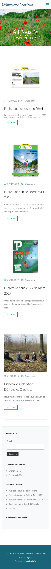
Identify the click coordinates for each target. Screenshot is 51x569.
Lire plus (11, 122)
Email (9, 441)
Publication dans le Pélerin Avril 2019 (25, 495)
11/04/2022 (13, 100)
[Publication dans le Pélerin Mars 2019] (25, 258)
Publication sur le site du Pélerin (24, 108)
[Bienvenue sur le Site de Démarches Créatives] (25, 354)
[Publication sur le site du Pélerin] (25, 78)
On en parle (30, 100)
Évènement (30, 376)
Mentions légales (25, 557)
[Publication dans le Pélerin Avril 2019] (25, 161)
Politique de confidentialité (25, 561)
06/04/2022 (13, 280)
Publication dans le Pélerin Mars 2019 (25, 499)
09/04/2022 (13, 184)
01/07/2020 (13, 376)
